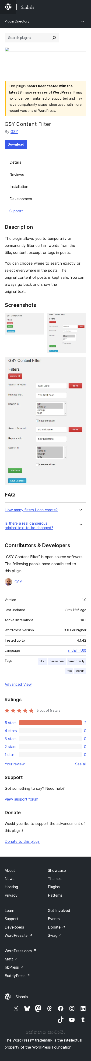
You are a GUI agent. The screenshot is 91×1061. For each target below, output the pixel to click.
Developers (14, 927)
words (80, 671)
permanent (57, 661)
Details (15, 162)
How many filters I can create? (31, 510)
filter (42, 661)
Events (54, 918)
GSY (14, 131)
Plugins (54, 886)
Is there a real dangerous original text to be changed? (29, 525)
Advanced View (18, 684)
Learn (9, 910)
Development (21, 198)
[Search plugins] (54, 37)
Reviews (17, 174)
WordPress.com (20, 950)
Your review (15, 764)
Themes (55, 878)
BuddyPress (17, 975)
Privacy (11, 895)
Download (16, 144)
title (69, 671)
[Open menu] (83, 7)
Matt (11, 959)
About (10, 870)
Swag (55, 935)
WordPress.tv (18, 935)
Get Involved (59, 910)
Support (16, 211)
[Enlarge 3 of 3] (80, 363)
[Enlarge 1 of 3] (37, 319)
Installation (19, 186)
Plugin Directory (17, 21)
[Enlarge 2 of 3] (80, 319)
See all (80, 764)
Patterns (55, 895)
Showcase (57, 870)
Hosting (11, 886)
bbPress (14, 967)
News (9, 878)
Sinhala (22, 996)
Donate (56, 927)
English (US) (77, 650)
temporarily (76, 661)
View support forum (21, 799)
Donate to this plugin (22, 841)
